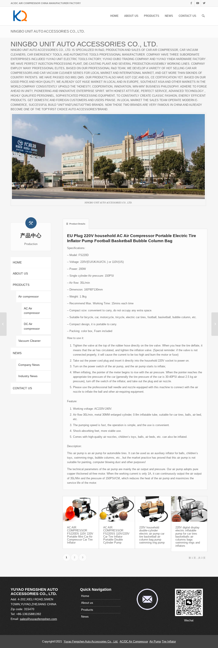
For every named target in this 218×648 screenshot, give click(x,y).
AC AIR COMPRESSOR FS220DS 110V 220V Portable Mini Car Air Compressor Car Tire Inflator (80, 535)
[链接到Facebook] (191, 3)
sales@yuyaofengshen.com (38, 619)
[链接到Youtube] (198, 3)
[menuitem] (114, 16)
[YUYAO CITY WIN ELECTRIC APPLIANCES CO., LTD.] (214, 324)
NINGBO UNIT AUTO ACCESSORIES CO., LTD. (48, 31)
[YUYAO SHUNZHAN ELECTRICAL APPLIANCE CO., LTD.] (3, 324)
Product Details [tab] (77, 224)
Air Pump (155, 641)
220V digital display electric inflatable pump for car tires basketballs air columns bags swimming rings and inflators (187, 536)
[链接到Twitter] (204, 3)
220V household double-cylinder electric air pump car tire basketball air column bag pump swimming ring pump (152, 535)
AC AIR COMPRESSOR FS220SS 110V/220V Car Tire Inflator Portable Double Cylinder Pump (116, 535)
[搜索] (203, 16)
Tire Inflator (169, 641)
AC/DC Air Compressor (134, 641)
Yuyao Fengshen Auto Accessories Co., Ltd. (91, 641)
